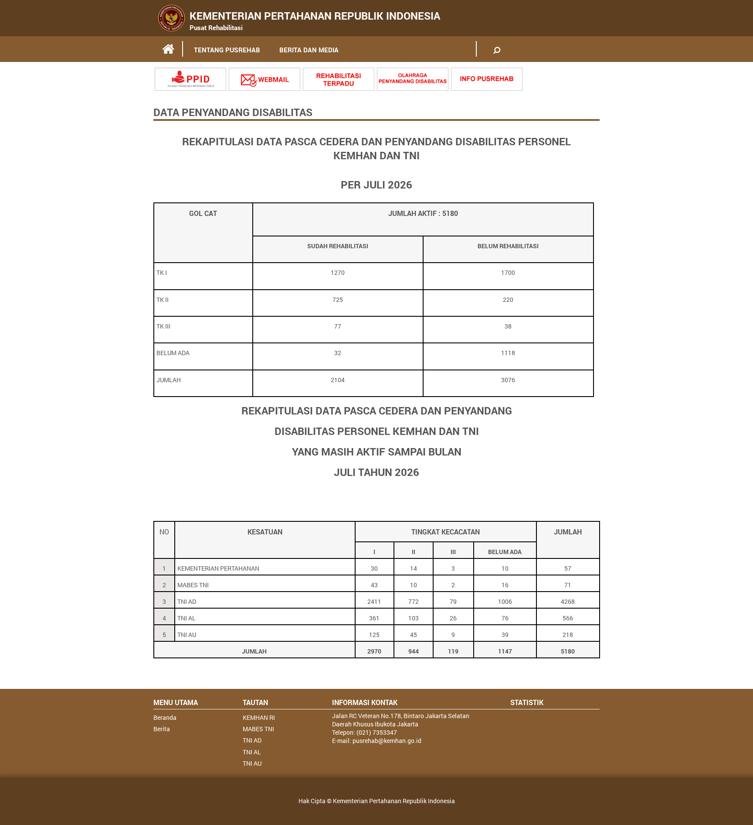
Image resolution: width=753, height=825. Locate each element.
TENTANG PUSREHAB (227, 49)
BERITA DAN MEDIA (309, 49)
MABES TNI (258, 729)
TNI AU (252, 763)
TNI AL (252, 752)
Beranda (164, 717)
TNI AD (252, 740)
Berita (161, 729)
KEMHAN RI (259, 717)
